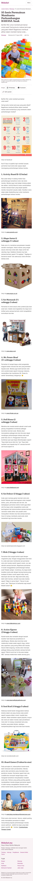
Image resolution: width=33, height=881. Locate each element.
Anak (2, 863)
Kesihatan (3, 865)
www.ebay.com (11, 351)
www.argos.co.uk (11, 293)
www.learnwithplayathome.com (16, 700)
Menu (28, 2)
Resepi (3, 861)
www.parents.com (11, 232)
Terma (3, 854)
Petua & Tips (20, 865)
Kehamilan (20, 863)
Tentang (3, 852)
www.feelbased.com (12, 487)
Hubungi (9, 852)
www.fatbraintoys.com (13, 623)
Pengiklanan (16, 852)
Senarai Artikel (24, 852)
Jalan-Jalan (20, 868)
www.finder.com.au (12, 413)
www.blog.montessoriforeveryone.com (18, 814)
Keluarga (12, 9)
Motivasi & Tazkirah (6, 868)
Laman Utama (5, 9)
